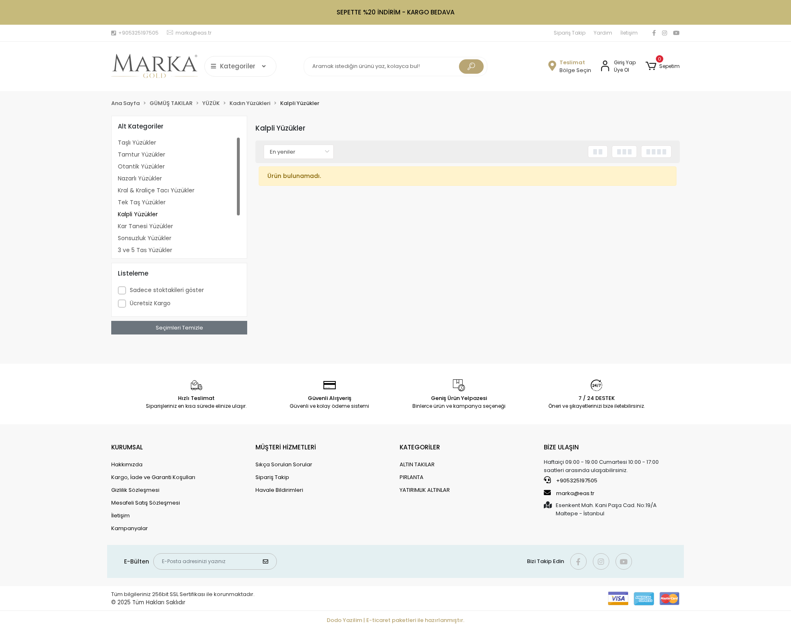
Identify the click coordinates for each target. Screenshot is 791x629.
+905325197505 (576, 480)
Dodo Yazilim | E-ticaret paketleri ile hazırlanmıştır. (395, 620)
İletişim (629, 32)
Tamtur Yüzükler (141, 154)
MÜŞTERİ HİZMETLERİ (285, 447)
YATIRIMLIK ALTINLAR (425, 490)
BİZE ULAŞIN (561, 447)
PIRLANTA (412, 477)
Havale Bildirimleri (279, 490)
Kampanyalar (129, 528)
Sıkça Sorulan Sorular (283, 464)
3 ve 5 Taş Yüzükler (145, 250)
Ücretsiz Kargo (150, 303)
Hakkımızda (127, 464)
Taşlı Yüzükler (137, 142)
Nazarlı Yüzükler (140, 178)
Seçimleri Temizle (179, 328)
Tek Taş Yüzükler (142, 202)
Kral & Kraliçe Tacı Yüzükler (156, 190)
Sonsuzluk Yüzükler (144, 238)
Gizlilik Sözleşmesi (135, 490)
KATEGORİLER (420, 447)
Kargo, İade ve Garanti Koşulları (153, 477)
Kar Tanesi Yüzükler (145, 226)
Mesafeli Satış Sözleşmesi (145, 503)
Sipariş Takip (569, 32)
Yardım (603, 32)
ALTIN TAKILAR (417, 464)
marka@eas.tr (575, 493)
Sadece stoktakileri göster (167, 290)
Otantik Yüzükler (141, 166)
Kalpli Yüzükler (138, 214)
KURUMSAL (127, 447)
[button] (663, 66)
